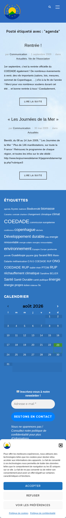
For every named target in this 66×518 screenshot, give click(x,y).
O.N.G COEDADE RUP (40, 261)
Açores (14, 209)
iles (50, 255)
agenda (7, 209)
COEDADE (16, 221)
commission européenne (42, 222)
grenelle (7, 255)
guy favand (40, 255)
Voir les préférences (33, 505)
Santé (8, 279)
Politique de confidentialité (42, 513)
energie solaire (25, 242)
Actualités (21, 58)
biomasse (48, 208)
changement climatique (39, 214)
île (39, 285)
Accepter (33, 486)
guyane (29, 255)
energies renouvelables (42, 242)
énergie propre (13, 285)
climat (56, 214)
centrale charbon (19, 214)
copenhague (24, 229)
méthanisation (20, 261)
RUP (53, 267)
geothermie (52, 249)
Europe (43, 249)
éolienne (33, 285)
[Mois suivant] (58, 306)
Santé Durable (23, 279)
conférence (9, 230)
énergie (54, 279)
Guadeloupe (18, 255)
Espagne (36, 249)
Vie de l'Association (39, 58)
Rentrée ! (33, 45)
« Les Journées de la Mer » (33, 119)
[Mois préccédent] (8, 306)
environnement (18, 248)
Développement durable (24, 236)
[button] (60, 445)
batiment (22, 209)
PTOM (45, 267)
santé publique (40, 279)
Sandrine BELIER (49, 273)
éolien (27, 285)
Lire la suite (33, 101)
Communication (18, 54)
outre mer (35, 267)
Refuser (33, 495)
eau (47, 237)
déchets (39, 230)
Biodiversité (33, 208)
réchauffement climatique (21, 273)
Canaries (8, 214)
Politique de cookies (18, 513)
